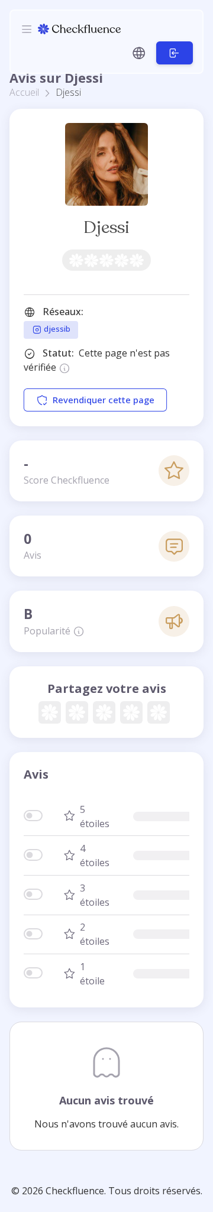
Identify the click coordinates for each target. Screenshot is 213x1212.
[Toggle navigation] (26, 29)
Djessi (106, 227)
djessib (56, 329)
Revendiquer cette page (103, 400)
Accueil (24, 92)
